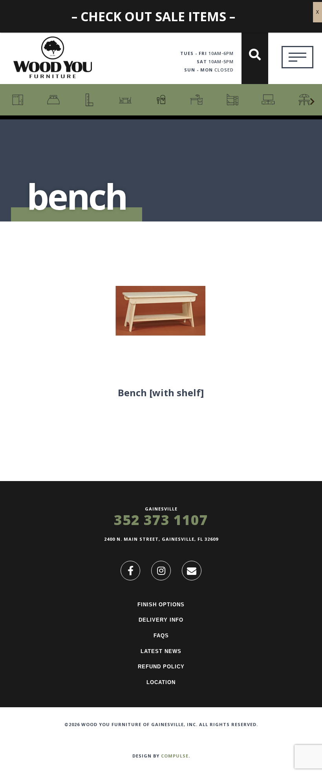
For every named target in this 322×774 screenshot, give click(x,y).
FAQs (161, 636)
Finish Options (161, 604)
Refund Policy (161, 667)
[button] (312, 101)
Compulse (174, 756)
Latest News (161, 651)
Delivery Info (161, 620)
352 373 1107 (161, 520)
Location (161, 682)
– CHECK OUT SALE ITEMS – (153, 16)
